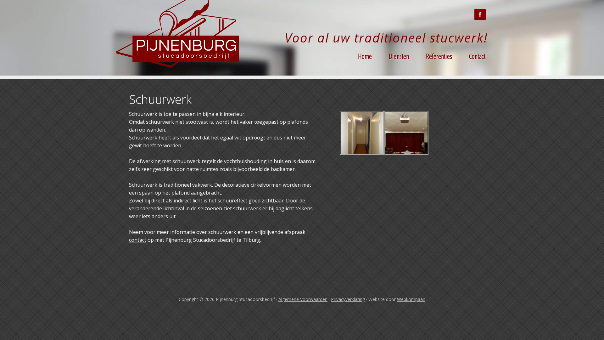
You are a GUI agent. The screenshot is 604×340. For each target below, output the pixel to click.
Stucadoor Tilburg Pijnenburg (179, 38)
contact (137, 239)
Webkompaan (411, 299)
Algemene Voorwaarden (302, 299)
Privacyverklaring (348, 299)
